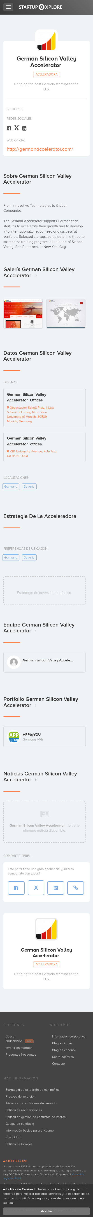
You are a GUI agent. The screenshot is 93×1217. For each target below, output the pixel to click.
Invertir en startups (19, 1047)
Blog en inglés (62, 1043)
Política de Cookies (19, 1144)
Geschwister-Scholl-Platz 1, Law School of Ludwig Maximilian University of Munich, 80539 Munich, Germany (30, 414)
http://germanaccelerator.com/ (40, 149)
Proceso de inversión (20, 1096)
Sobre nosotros (63, 1057)
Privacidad (13, 1137)
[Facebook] (9, 128)
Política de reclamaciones (24, 1110)
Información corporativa (69, 1036)
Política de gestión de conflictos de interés (36, 1117)
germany (10, 486)
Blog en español (64, 1050)
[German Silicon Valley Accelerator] (23, 313)
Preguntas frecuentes (21, 1054)
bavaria (29, 486)
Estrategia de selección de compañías (33, 1089)
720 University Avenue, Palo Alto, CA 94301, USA (32, 454)
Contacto (58, 1063)
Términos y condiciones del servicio (31, 1103)
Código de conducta (20, 1123)
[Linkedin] (24, 128)
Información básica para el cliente (30, 1130)
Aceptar (46, 1211)
